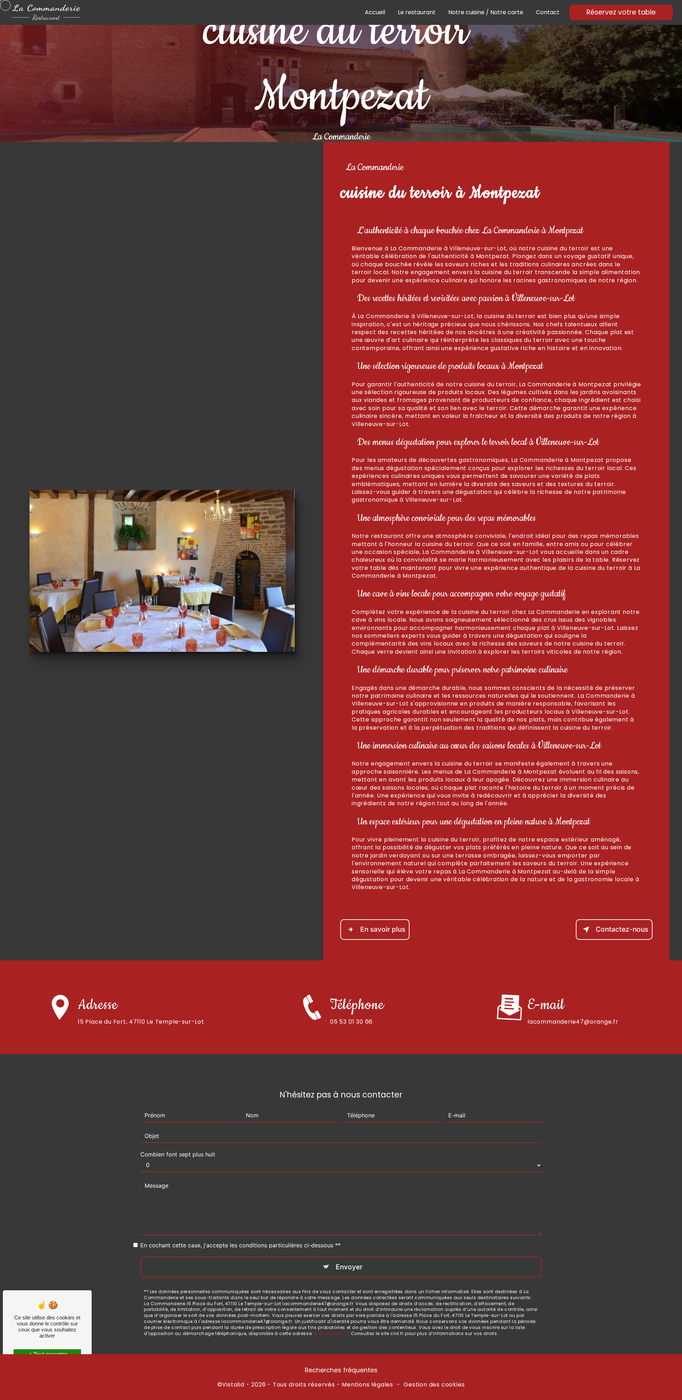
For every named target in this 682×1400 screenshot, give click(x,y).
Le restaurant (416, 12)
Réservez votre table (621, 12)
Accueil (375, 12)
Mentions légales (367, 1385)
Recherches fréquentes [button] (341, 1370)
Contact (547, 12)
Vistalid (233, 1385)
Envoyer (349, 1267)
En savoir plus (382, 929)
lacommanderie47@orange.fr (572, 1022)
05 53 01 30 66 (351, 1022)
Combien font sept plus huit (177, 1154)
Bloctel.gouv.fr (331, 1333)
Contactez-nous (622, 929)
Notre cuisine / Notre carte (485, 12)
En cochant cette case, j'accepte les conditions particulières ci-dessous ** (240, 1245)
